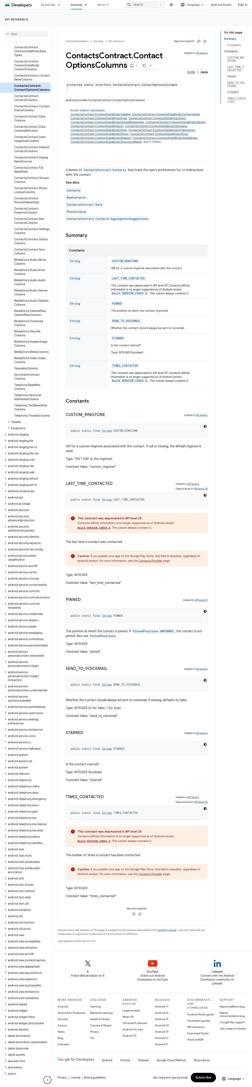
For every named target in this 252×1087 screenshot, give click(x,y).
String (75, 261)
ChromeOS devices (134, 1023)
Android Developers (77, 41)
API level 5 (201, 53)
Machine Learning (101, 1013)
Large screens (131, 1010)
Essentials (48, 4)
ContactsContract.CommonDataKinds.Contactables (166, 114)
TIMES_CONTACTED (125, 366)
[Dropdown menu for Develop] (87, 4)
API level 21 (201, 600)
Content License (167, 930)
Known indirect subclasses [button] (138, 126)
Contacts (73, 190)
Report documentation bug (232, 1014)
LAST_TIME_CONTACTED (128, 278)
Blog (60, 1038)
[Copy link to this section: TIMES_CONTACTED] (108, 797)
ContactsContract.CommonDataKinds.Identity (175, 122)
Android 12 (162, 1038)
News (61, 1031)
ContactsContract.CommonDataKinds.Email (98, 118)
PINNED (117, 303)
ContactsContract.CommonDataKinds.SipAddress (164, 138)
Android (63, 1006)
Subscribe (203, 1078)
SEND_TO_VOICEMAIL (126, 321)
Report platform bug (232, 1006)
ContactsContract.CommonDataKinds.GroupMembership (107, 122)
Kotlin (191, 72)
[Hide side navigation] (47, 1080)
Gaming (95, 1006)
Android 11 (161, 1044)
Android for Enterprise (71, 1013)
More (101, 4)
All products (202, 1060)
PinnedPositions (103, 636)
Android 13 (161, 1031)
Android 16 (162, 1013)
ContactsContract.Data (84, 204)
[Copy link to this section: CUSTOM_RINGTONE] (109, 415)
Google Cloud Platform (171, 1060)
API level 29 (201, 488)
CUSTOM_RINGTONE (125, 261)
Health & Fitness (100, 1019)
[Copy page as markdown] (144, 65)
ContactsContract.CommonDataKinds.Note (98, 130)
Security (63, 1019)
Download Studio (198, 1033)
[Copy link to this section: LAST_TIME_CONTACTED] (116, 484)
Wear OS (128, 1017)
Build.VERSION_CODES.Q (129, 293)
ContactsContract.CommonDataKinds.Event (157, 118)
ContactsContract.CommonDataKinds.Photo (159, 134)
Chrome (125, 1060)
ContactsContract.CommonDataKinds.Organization (161, 130)
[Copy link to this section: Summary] (91, 235)
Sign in (242, 4)
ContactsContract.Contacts (105, 170)
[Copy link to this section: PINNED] (85, 600)
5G (92, 1038)
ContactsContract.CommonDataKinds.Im (96, 126)
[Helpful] (199, 41)
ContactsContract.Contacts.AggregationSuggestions (107, 219)
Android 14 (162, 1025)
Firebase (143, 1060)
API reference (17, 19)
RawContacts (76, 197)
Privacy (94, 1031)
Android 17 (162, 1006)
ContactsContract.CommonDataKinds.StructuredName (106, 142)
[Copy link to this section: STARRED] (87, 733)
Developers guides (198, 1020)
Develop (76, 4)
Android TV (129, 1035)
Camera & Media (100, 1025)
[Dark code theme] (205, 426)
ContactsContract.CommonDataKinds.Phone (99, 134)
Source (62, 1025)
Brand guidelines (95, 1077)
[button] (25, 422)
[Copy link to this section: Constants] (93, 401)
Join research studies (233, 1028)
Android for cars (132, 1029)
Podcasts (63, 1044)
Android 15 (162, 1019)
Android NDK (195, 1039)
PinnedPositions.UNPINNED (153, 631)
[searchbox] (26, 34)
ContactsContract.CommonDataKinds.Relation (100, 138)
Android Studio (221, 4)
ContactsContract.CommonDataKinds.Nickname (156, 126)
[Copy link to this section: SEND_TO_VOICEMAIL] (111, 668)
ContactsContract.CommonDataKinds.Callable (100, 114)
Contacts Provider (150, 561)
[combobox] (145, 4)
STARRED (118, 338)
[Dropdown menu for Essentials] (61, 4)
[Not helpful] (205, 41)
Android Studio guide (200, 1014)
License (75, 1077)
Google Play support (232, 1022)
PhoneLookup (76, 212)
